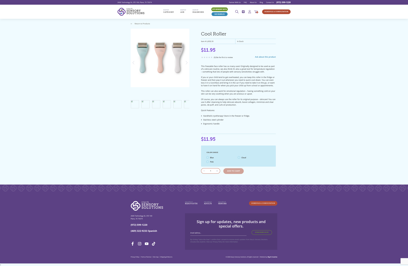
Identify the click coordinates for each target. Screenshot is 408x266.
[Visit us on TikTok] (154, 244)
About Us (253, 2)
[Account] (250, 11)
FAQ (245, 2)
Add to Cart (233, 171)
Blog (261, 2)
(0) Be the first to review (223, 57)
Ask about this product (265, 57)
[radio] (222, 157)
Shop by (168, 11)
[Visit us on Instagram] (140, 244)
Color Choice (212, 152)
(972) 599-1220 (283, 2)
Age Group (191, 203)
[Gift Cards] (244, 11)
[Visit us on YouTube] (147, 244)
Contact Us (270, 2)
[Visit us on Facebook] (133, 244)
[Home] (130, 12)
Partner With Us (235, 2)
